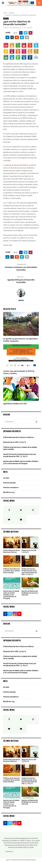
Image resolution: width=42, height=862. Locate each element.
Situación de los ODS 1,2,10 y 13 (14, 442)
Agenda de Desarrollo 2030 (15, 165)
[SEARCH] (36, 422)
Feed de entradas (9, 483)
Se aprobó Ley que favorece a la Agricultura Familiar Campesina (20, 340)
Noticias (6, 18)
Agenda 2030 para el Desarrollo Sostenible (21, 281)
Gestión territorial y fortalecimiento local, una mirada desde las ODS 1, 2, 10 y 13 (29, 571)
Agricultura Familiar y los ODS (15, 403)
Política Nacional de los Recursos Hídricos (18, 437)
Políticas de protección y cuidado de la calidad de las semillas (11, 570)
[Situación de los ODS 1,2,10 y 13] (30, 542)
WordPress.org (8, 492)
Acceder (6, 478)
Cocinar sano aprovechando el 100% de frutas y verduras (18, 372)
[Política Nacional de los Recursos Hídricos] (11, 542)
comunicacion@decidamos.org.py (25, 851)
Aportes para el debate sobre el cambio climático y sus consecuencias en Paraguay (11, 594)
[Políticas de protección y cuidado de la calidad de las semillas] (11, 561)
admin (7, 27)
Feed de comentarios (11, 487)
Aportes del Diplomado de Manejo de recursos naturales (30, 593)
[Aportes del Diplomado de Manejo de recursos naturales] (30, 583)
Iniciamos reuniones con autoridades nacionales (21, 269)
